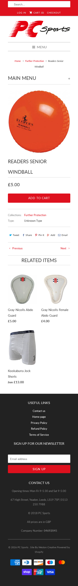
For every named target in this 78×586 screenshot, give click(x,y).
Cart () (38, 12)
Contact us (39, 411)
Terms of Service (39, 434)
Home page (39, 416)
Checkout (54, 12)
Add (53, 235)
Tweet (16, 235)
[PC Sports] (39, 29)
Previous (17, 248)
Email (65, 235)
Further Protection (35, 215)
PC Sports (23, 547)
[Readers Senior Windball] (39, 121)
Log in (21, 12)
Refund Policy (39, 428)
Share (29, 235)
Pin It (41, 235)
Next (64, 248)
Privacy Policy (39, 422)
